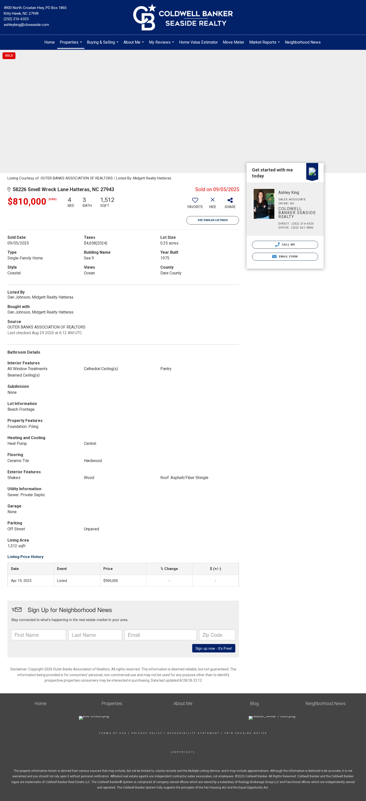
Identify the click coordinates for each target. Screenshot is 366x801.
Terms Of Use (113, 733)
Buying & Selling (103, 45)
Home (49, 42)
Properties (71, 44)
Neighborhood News (303, 42)
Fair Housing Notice (246, 733)
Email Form (288, 256)
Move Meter (233, 42)
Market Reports (265, 45)
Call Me (288, 244)
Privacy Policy (147, 733)
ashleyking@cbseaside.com (26, 24)
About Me (134, 45)
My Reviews (162, 45)
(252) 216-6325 (16, 19)
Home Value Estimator (198, 42)
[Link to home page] (183, 17)
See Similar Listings (213, 220)
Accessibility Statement (193, 733)
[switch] (195, 204)
